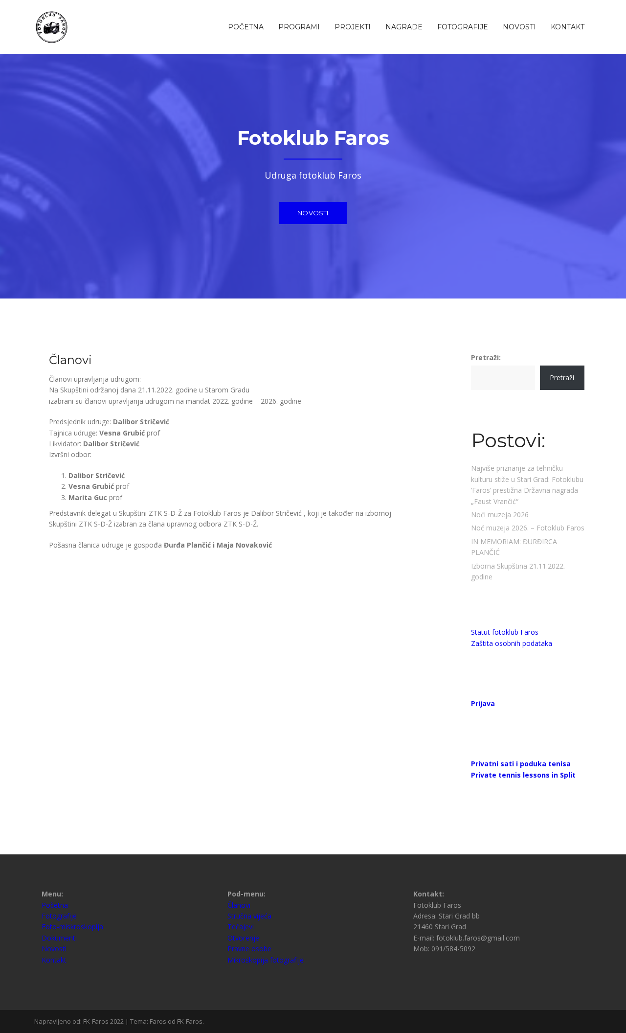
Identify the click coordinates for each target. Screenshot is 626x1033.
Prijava (483, 703)
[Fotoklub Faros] (52, 26)
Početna (246, 27)
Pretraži (562, 377)
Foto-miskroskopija (72, 926)
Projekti (353, 27)
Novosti (519, 27)
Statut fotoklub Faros (504, 632)
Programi (299, 27)
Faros (158, 1021)
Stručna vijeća (249, 915)
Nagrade (404, 27)
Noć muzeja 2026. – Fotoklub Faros (527, 527)
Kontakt (567, 27)
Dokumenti (59, 937)
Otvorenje (243, 937)
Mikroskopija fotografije (265, 959)
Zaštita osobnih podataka (511, 643)
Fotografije (462, 27)
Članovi (238, 905)
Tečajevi (240, 926)
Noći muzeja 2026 (500, 514)
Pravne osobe (249, 948)
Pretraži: (486, 357)
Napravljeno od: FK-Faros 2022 (79, 1021)
